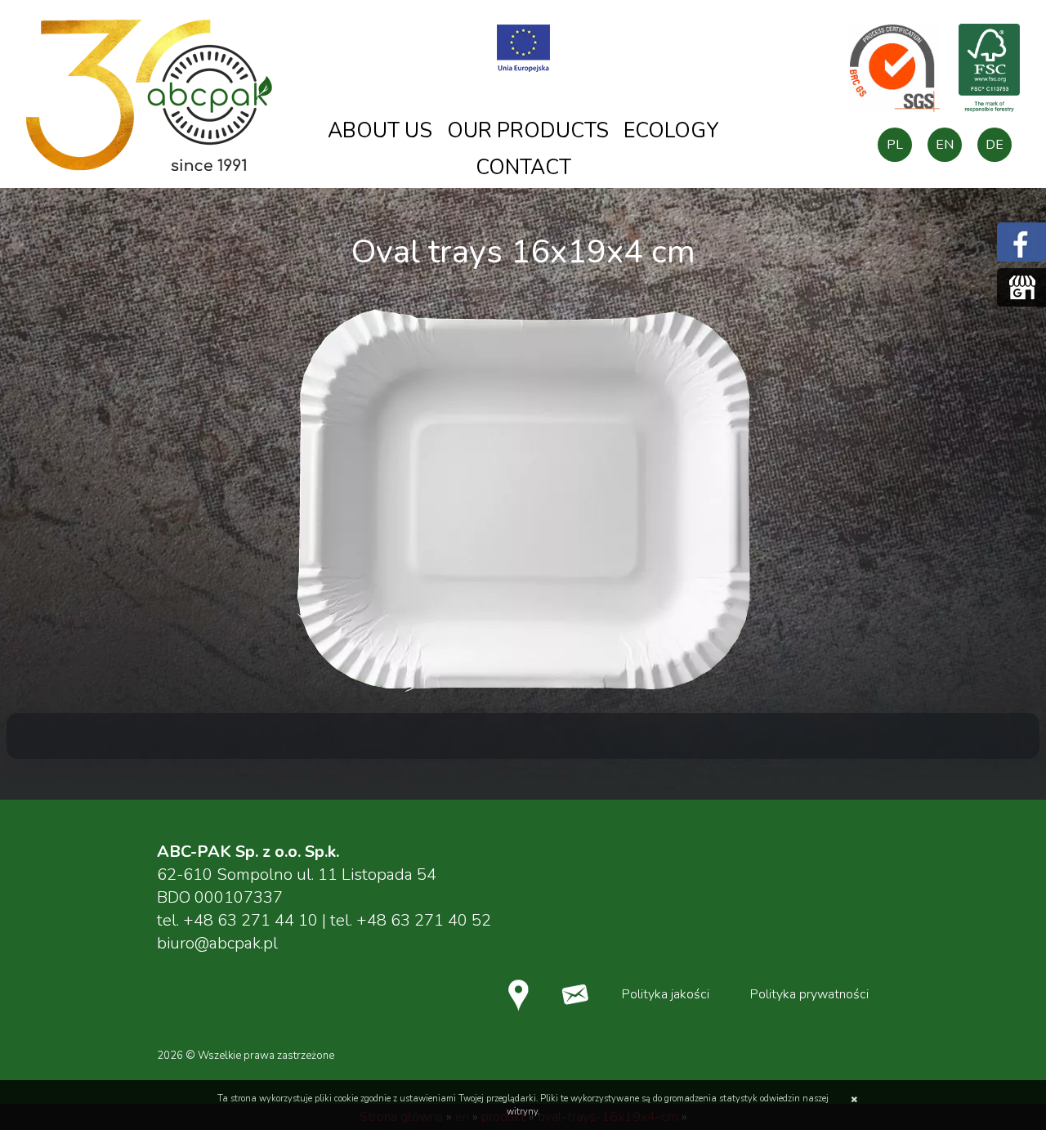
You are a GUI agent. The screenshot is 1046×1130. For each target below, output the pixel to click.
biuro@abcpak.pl (217, 943)
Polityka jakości (665, 994)
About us (380, 131)
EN (945, 145)
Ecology (671, 131)
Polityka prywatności (809, 994)
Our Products (528, 131)
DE (995, 145)
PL (895, 145)
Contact (523, 168)
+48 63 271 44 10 (250, 920)
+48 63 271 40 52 (423, 920)
